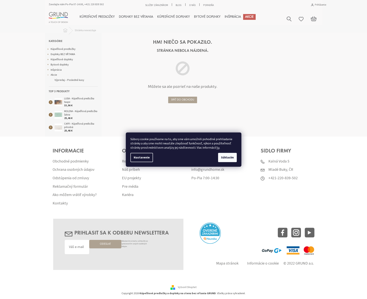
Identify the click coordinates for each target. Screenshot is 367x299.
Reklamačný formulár (70, 186)
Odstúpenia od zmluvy (71, 178)
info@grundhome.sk (207, 169)
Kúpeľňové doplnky (62, 59)
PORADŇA (208, 5)
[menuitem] (97, 17)
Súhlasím (227, 157)
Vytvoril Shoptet (187, 287)
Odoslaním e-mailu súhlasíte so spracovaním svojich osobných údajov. (134, 244)
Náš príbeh (131, 169)
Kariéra (128, 195)
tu (218, 148)
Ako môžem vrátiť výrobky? (75, 195)
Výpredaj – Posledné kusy (69, 80)
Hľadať (322, 34)
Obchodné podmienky (71, 161)
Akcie (54, 75)
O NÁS (192, 5)
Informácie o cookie (263, 263)
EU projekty (131, 178)
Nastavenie (142, 157)
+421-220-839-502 (283, 178)
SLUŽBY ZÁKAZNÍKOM (156, 5)
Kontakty (60, 203)
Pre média (130, 186)
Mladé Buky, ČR (280, 169)
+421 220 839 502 (94, 4)
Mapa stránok (227, 263)
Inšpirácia (56, 70)
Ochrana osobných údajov (73, 169)
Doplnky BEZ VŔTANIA (63, 54)
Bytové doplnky (60, 65)
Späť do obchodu (182, 100)
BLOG (178, 5)
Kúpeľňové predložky (63, 49)
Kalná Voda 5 (278, 161)
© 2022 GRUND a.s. (298, 263)
